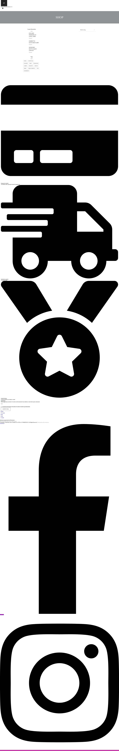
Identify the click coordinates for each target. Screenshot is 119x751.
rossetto (31, 65)
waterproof (26, 70)
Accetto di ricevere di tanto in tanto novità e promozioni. (16, 406)
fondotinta (35, 63)
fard (30, 63)
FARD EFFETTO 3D (53, 52)
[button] (2, 9)
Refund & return (3, 421)
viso (38, 68)
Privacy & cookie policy (12, 421)
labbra (25, 65)
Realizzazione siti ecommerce (43, 422)
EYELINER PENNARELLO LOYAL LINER (32, 35)
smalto (36, 65)
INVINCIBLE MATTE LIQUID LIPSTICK (33, 49)
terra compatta (31, 68)
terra (25, 68)
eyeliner (26, 63)
